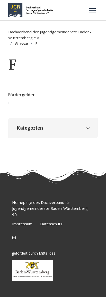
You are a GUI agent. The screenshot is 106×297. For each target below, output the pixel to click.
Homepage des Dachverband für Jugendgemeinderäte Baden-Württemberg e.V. (50, 208)
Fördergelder (21, 95)
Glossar (22, 43)
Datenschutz (51, 223)
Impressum (22, 223)
